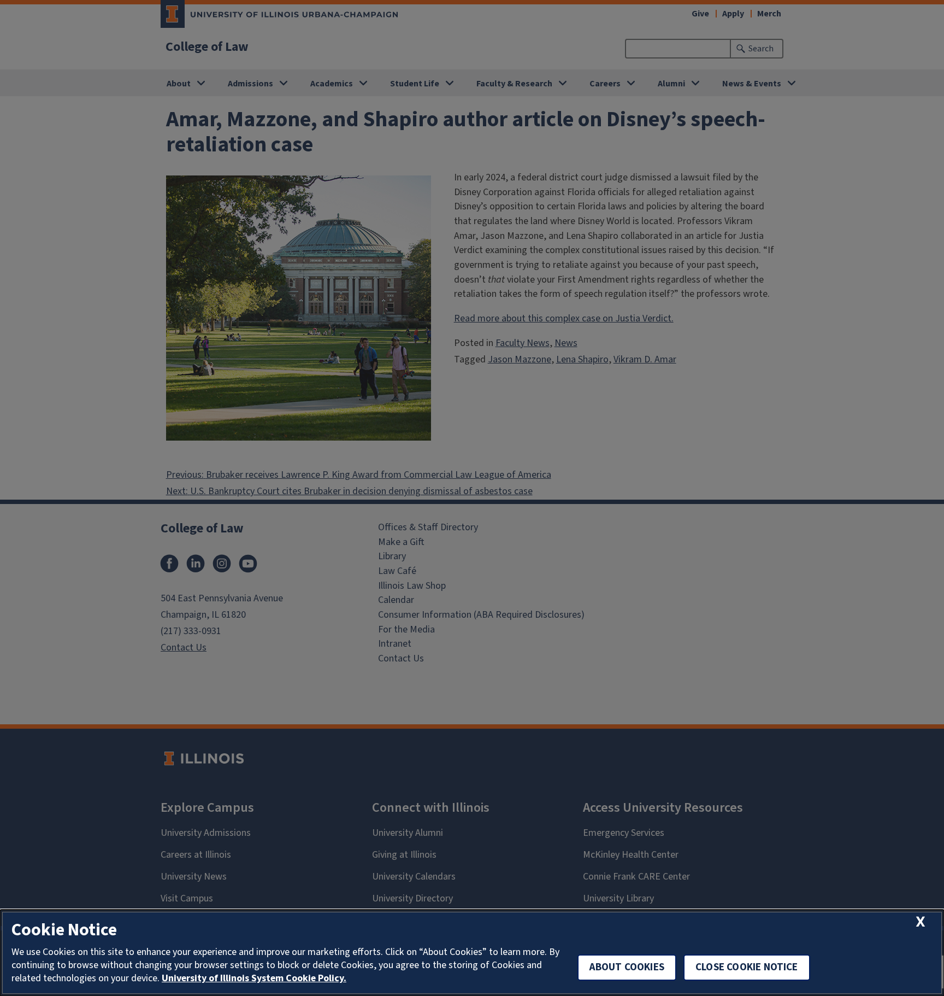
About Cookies (626, 967)
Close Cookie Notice (746, 967)
